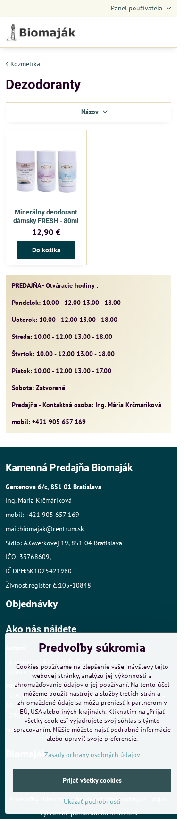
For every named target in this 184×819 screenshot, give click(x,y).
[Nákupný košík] (142, 32)
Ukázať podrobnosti (92, 801)
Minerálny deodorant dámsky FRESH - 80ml (46, 216)
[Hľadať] (119, 32)
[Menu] (165, 32)
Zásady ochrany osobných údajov (92, 754)
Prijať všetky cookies (92, 780)
